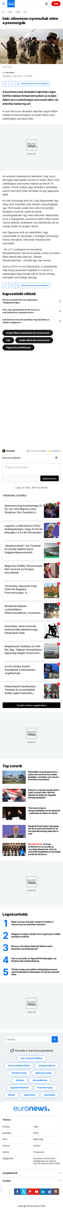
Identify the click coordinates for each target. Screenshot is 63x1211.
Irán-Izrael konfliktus (31, 1058)
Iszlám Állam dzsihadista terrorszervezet (27, 332)
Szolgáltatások (9, 1173)
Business (6, 1133)
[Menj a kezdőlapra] (11, 3)
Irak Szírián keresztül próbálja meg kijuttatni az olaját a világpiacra (25, 321)
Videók (5, 1152)
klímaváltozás (40, 1080)
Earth (36, 1133)
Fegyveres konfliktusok (18, 347)
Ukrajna (20, 1080)
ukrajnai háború (47, 1065)
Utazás (11, 1095)
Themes (6, 1119)
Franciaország (45, 1087)
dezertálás (49, 1095)
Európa (5, 1126)
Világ (18, 12)
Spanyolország (43, 1073)
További (6, 1180)
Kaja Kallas (29, 1095)
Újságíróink (7, 1158)
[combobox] (31, 1039)
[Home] (3, 12)
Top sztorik (12, 766)
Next (4, 1139)
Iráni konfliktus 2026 (19, 1065)
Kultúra (36, 1145)
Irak (24, 12)
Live (56, 3)
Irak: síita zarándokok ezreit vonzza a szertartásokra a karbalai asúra (20, 311)
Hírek (10, 12)
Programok (38, 1152)
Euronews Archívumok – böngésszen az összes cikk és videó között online (46, 1161)
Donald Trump (19, 1073)
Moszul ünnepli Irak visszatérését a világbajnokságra (20, 301)
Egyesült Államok (19, 1087)
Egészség (38, 1139)
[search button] (55, 1039)
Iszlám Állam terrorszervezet (34, 340)
